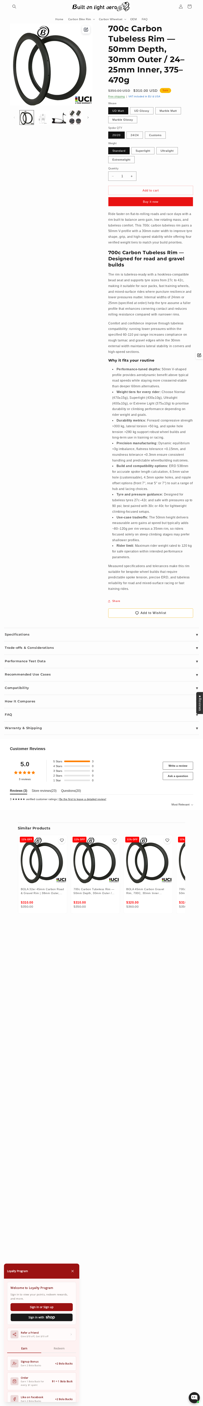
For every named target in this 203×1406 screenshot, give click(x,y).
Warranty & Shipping (23, 728)
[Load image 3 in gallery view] (59, 117)
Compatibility (17, 688)
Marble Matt (168, 110)
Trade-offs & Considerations (29, 648)
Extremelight (121, 159)
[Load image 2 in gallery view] (43, 117)
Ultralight (167, 150)
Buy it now (150, 201)
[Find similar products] (86, 30)
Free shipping (116, 96)
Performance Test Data (25, 661)
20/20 (116, 135)
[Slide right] (88, 117)
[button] (14, 6)
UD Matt (118, 110)
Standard (118, 150)
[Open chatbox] (194, 1397)
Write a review (178, 765)
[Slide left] (14, 117)
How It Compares (20, 701)
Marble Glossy (122, 119)
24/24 (135, 135)
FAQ (8, 714)
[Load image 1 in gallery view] (27, 117)
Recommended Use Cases (28, 674)
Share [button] (116, 601)
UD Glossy (141, 110)
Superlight (143, 150)
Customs (155, 135)
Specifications (17, 634)
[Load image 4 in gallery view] (75, 117)
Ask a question (178, 776)
